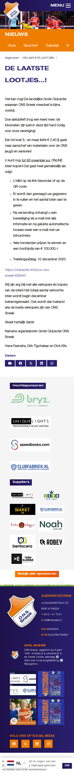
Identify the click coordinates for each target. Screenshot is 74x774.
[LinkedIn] (37, 744)
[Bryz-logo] (30, 400)
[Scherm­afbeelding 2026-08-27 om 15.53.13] (22, 559)
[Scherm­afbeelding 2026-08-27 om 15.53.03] (30, 444)
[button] (60, 6)
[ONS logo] (11, 10)
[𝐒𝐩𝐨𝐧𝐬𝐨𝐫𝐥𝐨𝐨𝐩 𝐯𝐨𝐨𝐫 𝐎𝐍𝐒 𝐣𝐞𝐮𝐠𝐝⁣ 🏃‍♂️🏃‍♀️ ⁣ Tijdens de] (23, 712)
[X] (25, 744)
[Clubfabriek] (51, 509)
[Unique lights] (22, 495)
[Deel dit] (20, 363)
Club (12, 46)
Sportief (30, 46)
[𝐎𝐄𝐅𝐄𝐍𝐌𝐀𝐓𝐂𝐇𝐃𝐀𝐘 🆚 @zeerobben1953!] (51, 712)
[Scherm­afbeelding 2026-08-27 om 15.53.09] (30, 466)
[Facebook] (14, 744)
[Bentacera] (22, 542)
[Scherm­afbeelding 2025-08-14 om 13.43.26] (51, 525)
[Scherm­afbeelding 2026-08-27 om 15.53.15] (51, 542)
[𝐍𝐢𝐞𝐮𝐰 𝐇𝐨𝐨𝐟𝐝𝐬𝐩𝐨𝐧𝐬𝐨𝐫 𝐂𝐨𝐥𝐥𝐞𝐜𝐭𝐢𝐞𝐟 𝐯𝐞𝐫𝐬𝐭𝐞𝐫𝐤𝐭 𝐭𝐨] (23, 684)
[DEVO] (51, 495)
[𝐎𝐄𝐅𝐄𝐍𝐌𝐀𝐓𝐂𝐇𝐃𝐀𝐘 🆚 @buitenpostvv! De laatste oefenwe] (51, 684)
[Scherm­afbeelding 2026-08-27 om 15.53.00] (30, 422)
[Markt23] (22, 509)
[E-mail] (10, 363)
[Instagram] (48, 744)
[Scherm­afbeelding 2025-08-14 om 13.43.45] (22, 524)
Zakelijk (52, 46)
